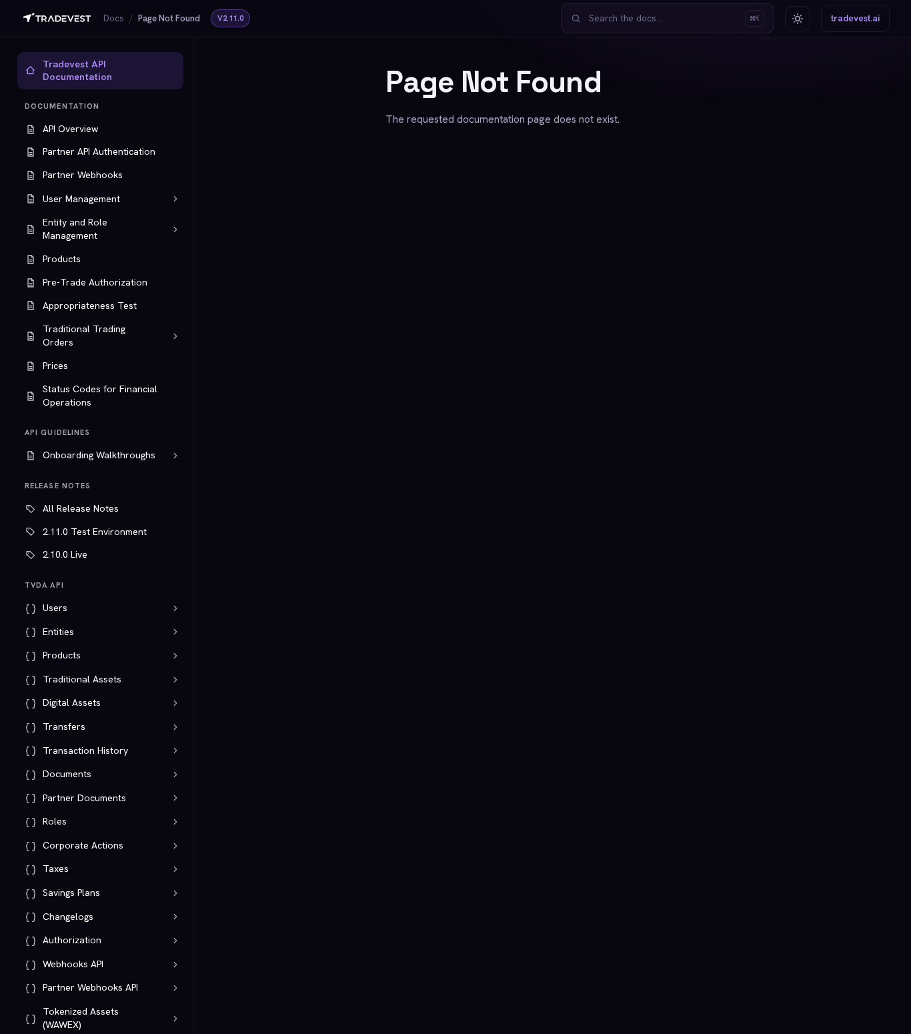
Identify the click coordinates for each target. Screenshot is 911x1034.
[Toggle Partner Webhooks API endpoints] (175, 988)
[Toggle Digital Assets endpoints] (175, 703)
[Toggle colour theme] (797, 18)
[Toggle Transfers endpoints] (175, 727)
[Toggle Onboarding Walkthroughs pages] (175, 455)
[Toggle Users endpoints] (175, 608)
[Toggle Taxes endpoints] (175, 869)
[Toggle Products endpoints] (175, 655)
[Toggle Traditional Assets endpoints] (175, 679)
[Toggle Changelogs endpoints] (175, 916)
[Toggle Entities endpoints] (175, 631)
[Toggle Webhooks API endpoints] (175, 964)
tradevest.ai (855, 18)
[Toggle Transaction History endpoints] (175, 750)
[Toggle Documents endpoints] (175, 774)
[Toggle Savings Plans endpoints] (175, 893)
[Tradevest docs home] (57, 18)
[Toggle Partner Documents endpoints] (175, 798)
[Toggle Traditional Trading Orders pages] (175, 336)
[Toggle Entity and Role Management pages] (175, 229)
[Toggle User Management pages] (175, 198)
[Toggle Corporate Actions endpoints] (175, 846)
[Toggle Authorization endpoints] (175, 940)
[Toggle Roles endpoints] (175, 822)
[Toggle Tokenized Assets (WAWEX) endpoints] (175, 1018)
